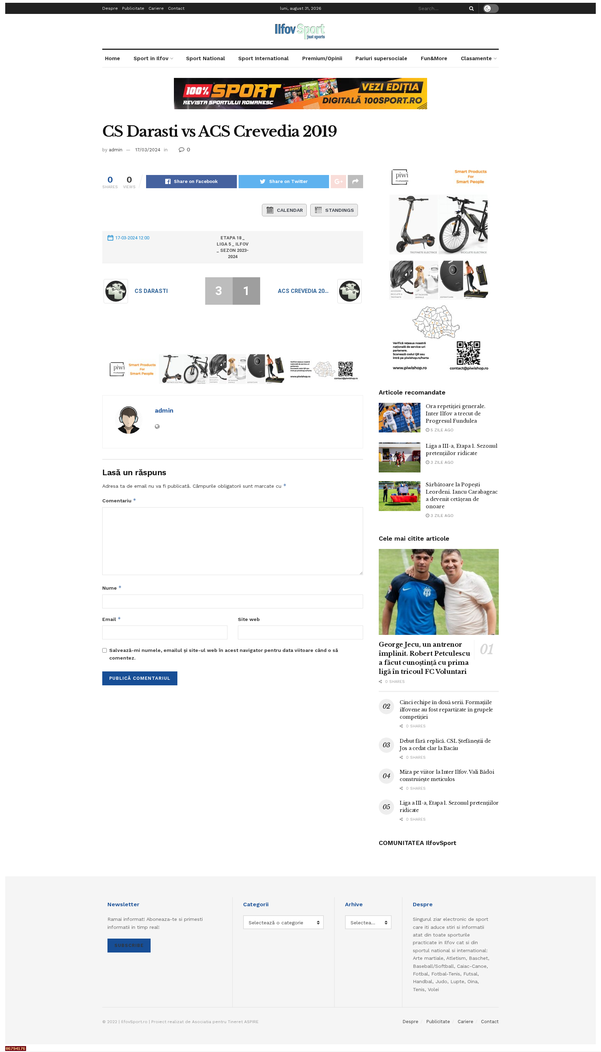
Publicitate (133, 8)
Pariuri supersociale (381, 58)
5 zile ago (441, 430)
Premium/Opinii (322, 58)
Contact (176, 8)
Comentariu (119, 500)
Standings (339, 210)
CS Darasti (151, 291)
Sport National (205, 58)
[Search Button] (470, 8)
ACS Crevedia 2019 (304, 291)
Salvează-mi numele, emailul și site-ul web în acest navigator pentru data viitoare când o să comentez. (223, 654)
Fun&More (434, 58)
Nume (112, 587)
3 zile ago (441, 462)
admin (115, 149)
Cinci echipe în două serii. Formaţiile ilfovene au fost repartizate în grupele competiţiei (446, 709)
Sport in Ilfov (151, 58)
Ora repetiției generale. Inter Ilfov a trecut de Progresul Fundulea (456, 413)
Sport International (263, 58)
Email (111, 619)
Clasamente (476, 58)
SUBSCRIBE (129, 945)
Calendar (290, 210)
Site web (249, 619)
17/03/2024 (147, 149)
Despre (110, 8)
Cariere (156, 8)
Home (112, 58)
